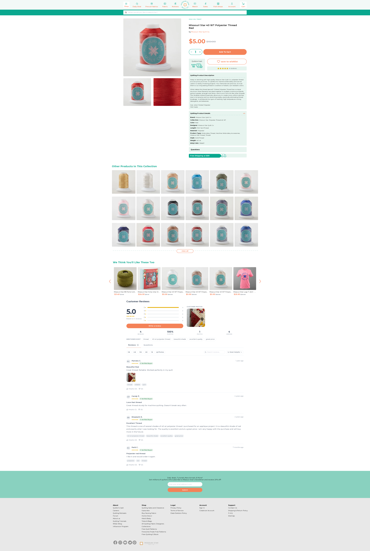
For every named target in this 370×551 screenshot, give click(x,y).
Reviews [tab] (133, 345)
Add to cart (225, 52)
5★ (129, 352)
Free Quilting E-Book (150, 534)
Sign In (202, 508)
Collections (146, 526)
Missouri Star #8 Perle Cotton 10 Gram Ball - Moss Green (125, 292)
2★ (146, 352)
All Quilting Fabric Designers (153, 524)
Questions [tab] (148, 345)
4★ (135, 352)
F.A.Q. (230, 513)
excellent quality (196, 339)
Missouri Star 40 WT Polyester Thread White (173, 292)
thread (146, 339)
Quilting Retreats (119, 513)
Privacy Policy (176, 508)
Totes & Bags (147, 521)
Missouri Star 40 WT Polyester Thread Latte (220, 292)
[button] (126, 4)
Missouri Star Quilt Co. (200, 32)
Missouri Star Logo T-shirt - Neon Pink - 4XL (244, 292)
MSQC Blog (117, 524)
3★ (140, 352)
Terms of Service (177, 510)
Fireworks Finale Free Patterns (154, 532)
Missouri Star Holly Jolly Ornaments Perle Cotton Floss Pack (149, 292)
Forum (115, 516)
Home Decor (147, 516)
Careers (116, 510)
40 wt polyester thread (161, 339)
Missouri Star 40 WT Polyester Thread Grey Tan (197, 292)
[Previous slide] (110, 281)
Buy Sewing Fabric (149, 513)
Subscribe (146, 510)
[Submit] (126, 12)
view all (185, 251)
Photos (161, 352)
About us (116, 518)
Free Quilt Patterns (149, 529)
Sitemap (231, 516)
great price (210, 339)
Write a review (155, 326)
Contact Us (232, 508)
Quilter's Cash (118, 508)
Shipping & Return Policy (238, 510)
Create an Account (206, 510)
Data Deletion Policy (179, 513)
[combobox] (185, 12)
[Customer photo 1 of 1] (196, 318)
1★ (152, 352)
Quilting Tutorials (119, 521)
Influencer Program (120, 526)
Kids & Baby (146, 518)
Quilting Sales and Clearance (153, 508)
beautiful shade (180, 339)
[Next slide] (260, 281)
